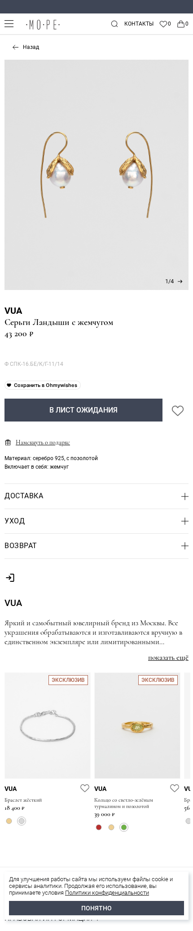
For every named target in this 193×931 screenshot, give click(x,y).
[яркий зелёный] (123, 827)
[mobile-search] (114, 23)
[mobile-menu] (8, 23)
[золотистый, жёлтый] (8, 821)
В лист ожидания (83, 410)
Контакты (139, 23)
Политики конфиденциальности (107, 892)
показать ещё (168, 657)
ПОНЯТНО (96, 908)
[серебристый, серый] (21, 821)
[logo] (42, 29)
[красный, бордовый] (98, 827)
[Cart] (182, 23)
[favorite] (84, 787)
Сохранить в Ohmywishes (45, 385)
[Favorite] (165, 23)
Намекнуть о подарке (43, 442)
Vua (13, 310)
